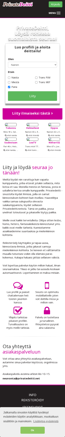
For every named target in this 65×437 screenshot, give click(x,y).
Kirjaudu (55, 4)
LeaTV (32, 142)
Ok (32, 430)
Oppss (54, 127)
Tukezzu (11, 127)
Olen (11, 59)
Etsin (11, 72)
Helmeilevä (32, 127)
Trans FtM (44, 77)
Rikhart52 (54, 142)
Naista (15, 77)
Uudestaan (10, 142)
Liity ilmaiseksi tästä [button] (31, 113)
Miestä (15, 82)
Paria (14, 87)
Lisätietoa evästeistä (45, 421)
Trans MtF (44, 82)
